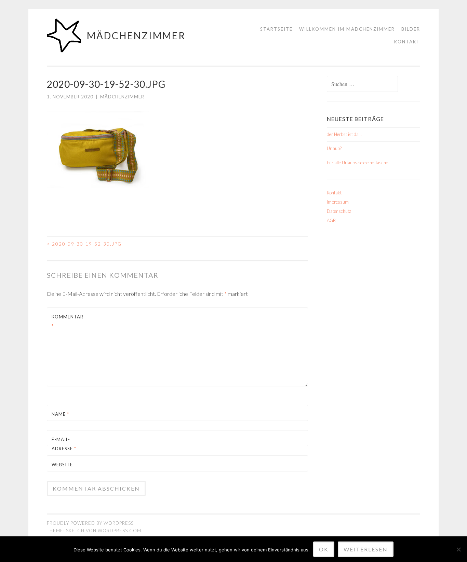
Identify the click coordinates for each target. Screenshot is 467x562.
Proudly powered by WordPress (90, 523)
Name (60, 414)
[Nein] (458, 549)
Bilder (410, 29)
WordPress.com (119, 530)
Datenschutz (339, 211)
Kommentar (67, 321)
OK (324, 549)
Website (62, 464)
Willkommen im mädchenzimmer (347, 29)
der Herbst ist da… (344, 134)
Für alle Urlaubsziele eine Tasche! (358, 162)
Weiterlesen (366, 549)
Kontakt (407, 41)
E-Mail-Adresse (64, 444)
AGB (331, 220)
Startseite (276, 29)
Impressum (338, 202)
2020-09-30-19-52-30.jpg (84, 244)
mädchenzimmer (136, 35)
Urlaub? (334, 148)
